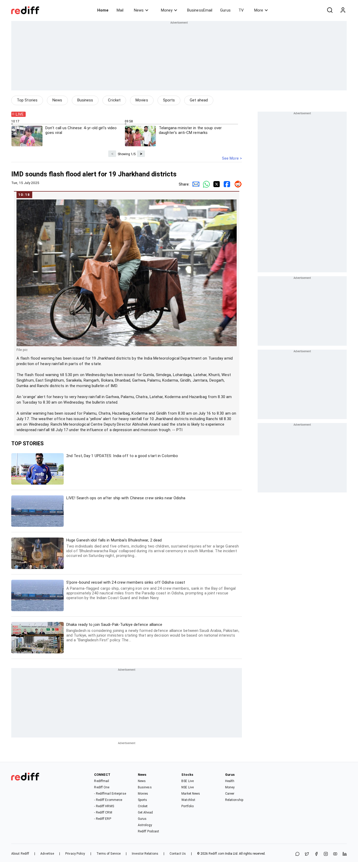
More (258, 10)
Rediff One (101, 787)
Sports (169, 100)
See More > (232, 158)
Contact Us (178, 853)
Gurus (225, 10)
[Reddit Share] (236, 184)
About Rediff (20, 853)
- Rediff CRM (103, 812)
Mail (120, 10)
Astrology (145, 825)
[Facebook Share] (226, 184)
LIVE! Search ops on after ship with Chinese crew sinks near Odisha (126, 498)
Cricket (114, 100)
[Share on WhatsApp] (297, 854)
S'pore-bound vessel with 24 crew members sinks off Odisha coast (151, 590)
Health (230, 781)
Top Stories (27, 100)
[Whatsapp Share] (205, 184)
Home (103, 10)
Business (85, 100)
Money (166, 10)
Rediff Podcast (148, 831)
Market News (190, 793)
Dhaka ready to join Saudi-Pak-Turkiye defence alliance (152, 632)
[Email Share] (194, 184)
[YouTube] (335, 854)
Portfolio (187, 806)
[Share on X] (307, 854)
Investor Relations (145, 853)
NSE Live (187, 787)
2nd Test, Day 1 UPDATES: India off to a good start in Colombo (122, 455)
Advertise (47, 853)
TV (241, 10)
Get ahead (199, 100)
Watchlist (188, 800)
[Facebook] (316, 854)
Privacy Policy (75, 853)
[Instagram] (326, 854)
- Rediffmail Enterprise (110, 793)
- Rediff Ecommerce (108, 800)
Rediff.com (216, 853)
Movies (141, 100)
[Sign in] (343, 10)
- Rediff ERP (102, 819)
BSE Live (187, 781)
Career (230, 793)
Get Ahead (145, 812)
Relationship (234, 800)
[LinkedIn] (345, 854)
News (139, 10)
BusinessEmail (199, 10)
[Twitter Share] (215, 184)
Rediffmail (101, 781)
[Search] (330, 10)
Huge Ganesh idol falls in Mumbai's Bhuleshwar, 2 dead (152, 548)
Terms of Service (108, 853)
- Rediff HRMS (104, 806)
